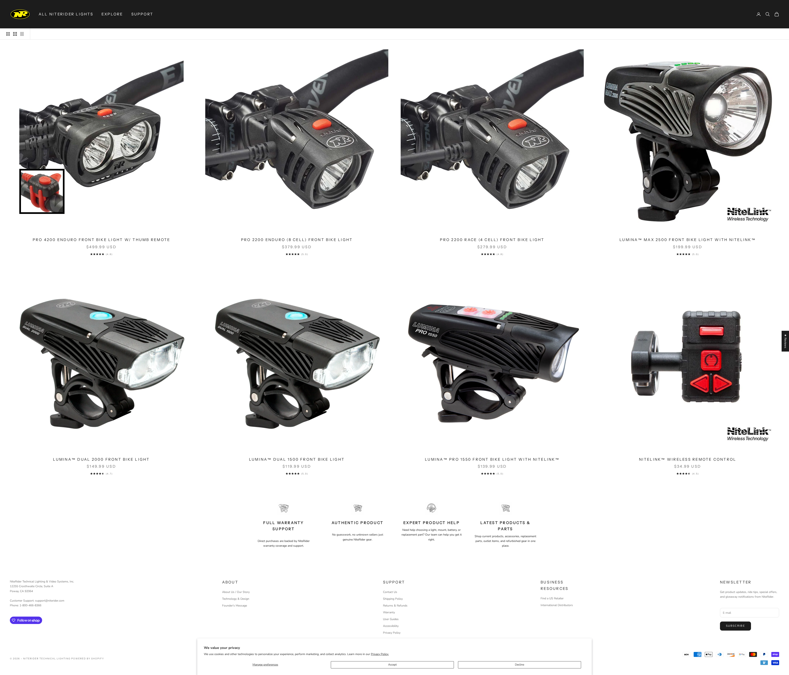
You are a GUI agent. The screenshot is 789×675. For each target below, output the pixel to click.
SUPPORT (142, 14)
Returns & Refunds (395, 606)
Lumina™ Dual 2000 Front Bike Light (101, 459)
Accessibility (391, 626)
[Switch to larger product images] (8, 33)
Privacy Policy (391, 633)
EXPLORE (112, 14)
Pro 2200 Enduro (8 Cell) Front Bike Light (297, 240)
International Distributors (557, 605)
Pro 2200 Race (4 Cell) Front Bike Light (492, 240)
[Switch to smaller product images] (15, 33)
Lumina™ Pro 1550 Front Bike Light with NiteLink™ (492, 459)
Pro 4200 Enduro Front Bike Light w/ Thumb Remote (101, 240)
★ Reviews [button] (785, 341)
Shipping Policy (393, 599)
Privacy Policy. (380, 654)
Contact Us (390, 592)
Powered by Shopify (87, 658)
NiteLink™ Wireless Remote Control (687, 459)
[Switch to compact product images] (22, 33)
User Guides (391, 619)
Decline (519, 665)
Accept (392, 665)
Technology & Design (235, 599)
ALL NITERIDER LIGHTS (66, 14)
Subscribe (735, 626)
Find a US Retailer (552, 598)
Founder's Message (234, 606)
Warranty (389, 612)
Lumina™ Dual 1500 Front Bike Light (297, 459)
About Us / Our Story (236, 592)
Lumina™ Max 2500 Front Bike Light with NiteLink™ (687, 240)
